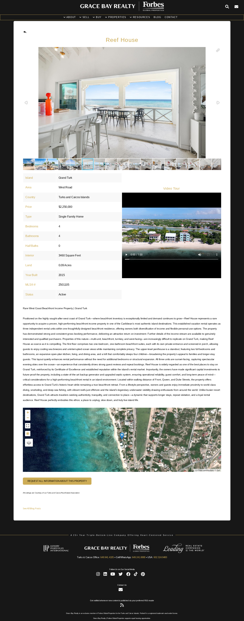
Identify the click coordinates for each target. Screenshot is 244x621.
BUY (98, 17)
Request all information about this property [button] (57, 481)
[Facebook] (128, 574)
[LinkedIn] (105, 574)
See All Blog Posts (32, 508)
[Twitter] (121, 574)
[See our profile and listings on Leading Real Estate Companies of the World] (178, 552)
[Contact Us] (239, 7)
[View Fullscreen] (27, 425)
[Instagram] (98, 574)
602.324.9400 (160, 557)
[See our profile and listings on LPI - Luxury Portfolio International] (61, 552)
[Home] (122, 10)
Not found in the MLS (121, 440)
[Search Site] (230, 7)
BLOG (157, 17)
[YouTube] (112, 574)
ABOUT (71, 17)
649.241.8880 (138, 557)
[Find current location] (27, 433)
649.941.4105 (107, 557)
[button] (218, 50)
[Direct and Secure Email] (121, 590)
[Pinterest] (143, 574)
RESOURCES (141, 17)
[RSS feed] (122, 605)
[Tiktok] (136, 574)
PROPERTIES (116, 17)
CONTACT (171, 17)
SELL (85, 17)
